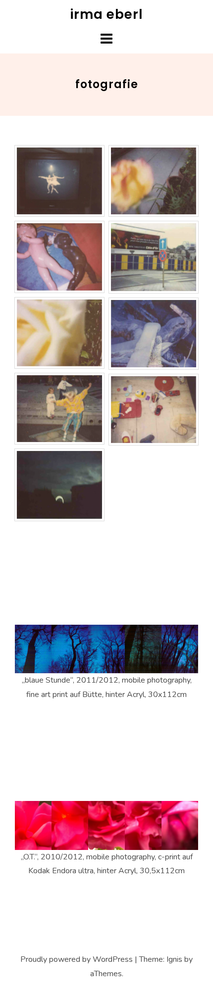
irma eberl (106, 14)
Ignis (174, 959)
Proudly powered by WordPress (76, 959)
